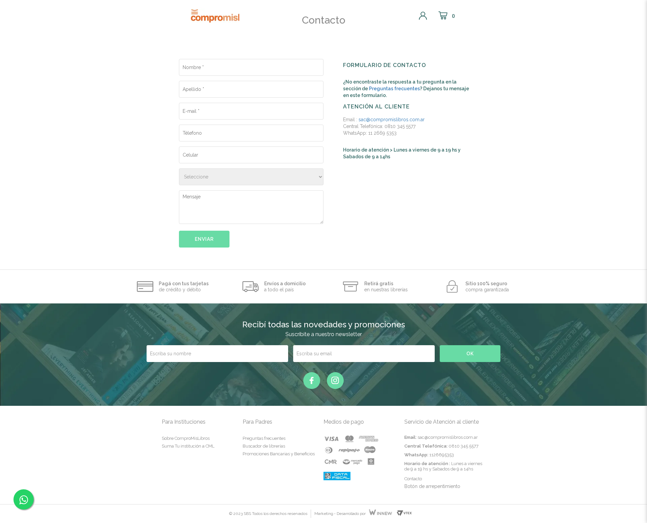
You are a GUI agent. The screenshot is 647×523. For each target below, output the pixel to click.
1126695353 (441, 454)
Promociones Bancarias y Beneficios (279, 453)
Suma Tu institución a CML (188, 446)
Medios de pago (344, 422)
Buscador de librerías (264, 446)
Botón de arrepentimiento (432, 486)
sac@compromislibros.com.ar (392, 119)
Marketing (323, 513)
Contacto (413, 478)
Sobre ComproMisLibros (186, 438)
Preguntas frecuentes (394, 88)
